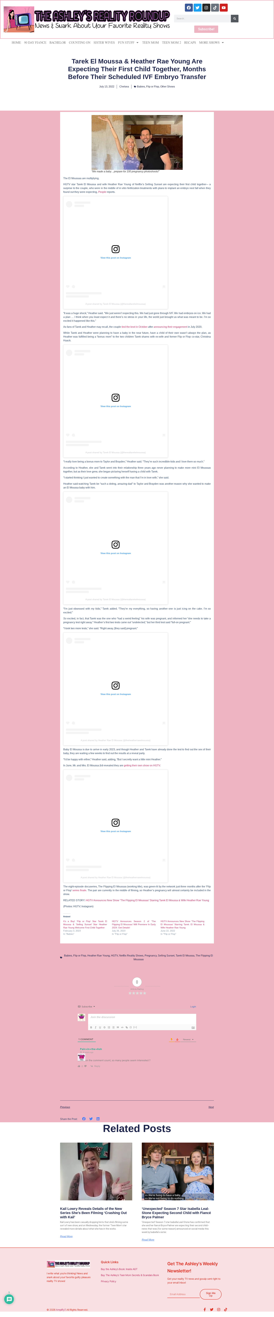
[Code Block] (122, 1027)
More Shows (209, 42)
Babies (141, 86)
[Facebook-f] (204, 1309)
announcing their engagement (170, 326)
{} (131, 1027)
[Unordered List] (113, 1027)
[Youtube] (224, 8)
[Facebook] (189, 8)
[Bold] (91, 1027)
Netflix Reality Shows (131, 955)
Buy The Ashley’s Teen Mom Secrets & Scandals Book (130, 1275)
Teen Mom (150, 42)
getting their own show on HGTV (142, 765)
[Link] (126, 1027)
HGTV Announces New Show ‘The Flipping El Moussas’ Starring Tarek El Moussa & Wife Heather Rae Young (147, 900)
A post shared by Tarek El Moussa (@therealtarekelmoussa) (115, 304)
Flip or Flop (152, 86)
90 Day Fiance (35, 42)
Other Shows (167, 86)
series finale (79, 890)
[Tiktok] (215, 8)
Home (16, 42)
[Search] (234, 18)
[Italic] (95, 1027)
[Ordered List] (109, 1027)
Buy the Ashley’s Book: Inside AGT (119, 1269)
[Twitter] (198, 8)
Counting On (79, 42)
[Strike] (104, 1027)
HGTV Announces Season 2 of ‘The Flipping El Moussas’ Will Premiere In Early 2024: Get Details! (134, 924)
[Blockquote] (118, 1027)
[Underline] (100, 1027)
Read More (66, 1236)
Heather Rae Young (98, 955)
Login (193, 1006)
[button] (84, 1119)
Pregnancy (151, 955)
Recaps (190, 42)
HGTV (114, 955)
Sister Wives (104, 42)
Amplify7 (60, 1309)
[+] (135, 1027)
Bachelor (57, 42)
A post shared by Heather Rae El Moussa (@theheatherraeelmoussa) (115, 740)
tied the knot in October (134, 326)
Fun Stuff (126, 42)
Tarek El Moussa (185, 955)
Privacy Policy (109, 1281)
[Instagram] (206, 8)
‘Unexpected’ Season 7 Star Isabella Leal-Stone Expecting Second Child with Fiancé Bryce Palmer (176, 1213)
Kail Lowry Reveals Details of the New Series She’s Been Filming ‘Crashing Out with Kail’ (93, 1213)
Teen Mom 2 (171, 42)
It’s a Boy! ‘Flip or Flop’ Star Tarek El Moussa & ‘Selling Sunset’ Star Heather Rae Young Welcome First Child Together (85, 924)
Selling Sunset (166, 955)
